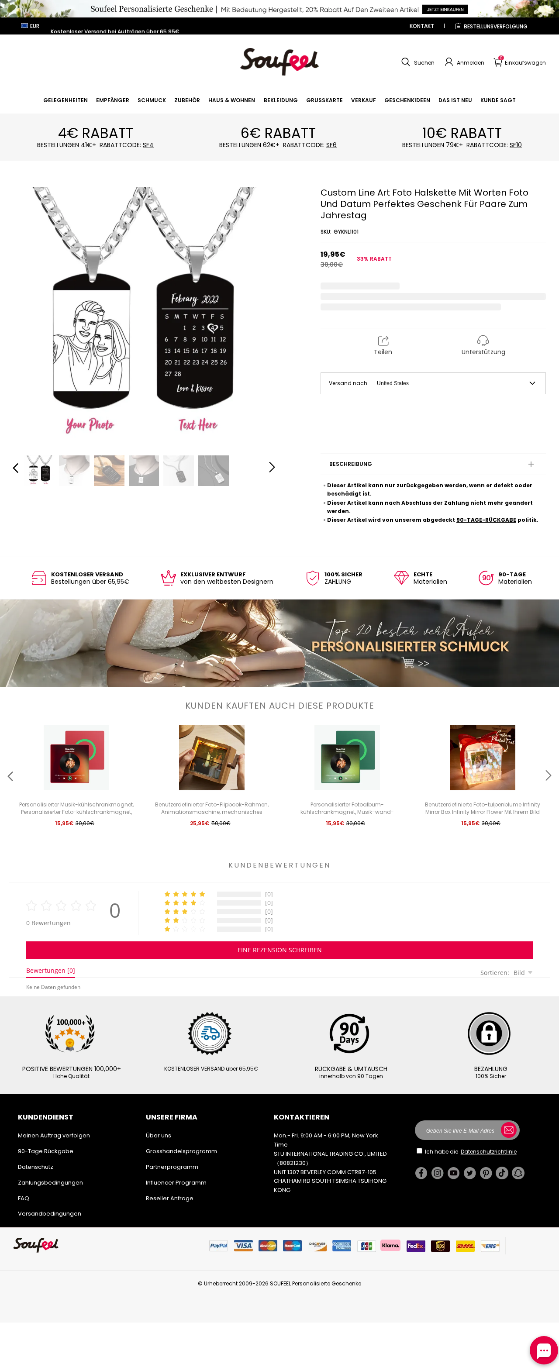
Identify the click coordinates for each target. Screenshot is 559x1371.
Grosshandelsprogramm (181, 1151)
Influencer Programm (176, 1182)
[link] (65, 100)
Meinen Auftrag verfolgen (54, 1135)
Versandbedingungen (49, 1213)
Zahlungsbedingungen (50, 1182)
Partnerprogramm (172, 1167)
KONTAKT (422, 26)
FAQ (23, 1198)
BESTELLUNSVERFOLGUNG (496, 26)
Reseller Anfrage (169, 1198)
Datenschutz (35, 1167)
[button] (417, 62)
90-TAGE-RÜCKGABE (486, 520)
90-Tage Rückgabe (45, 1151)
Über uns (158, 1135)
